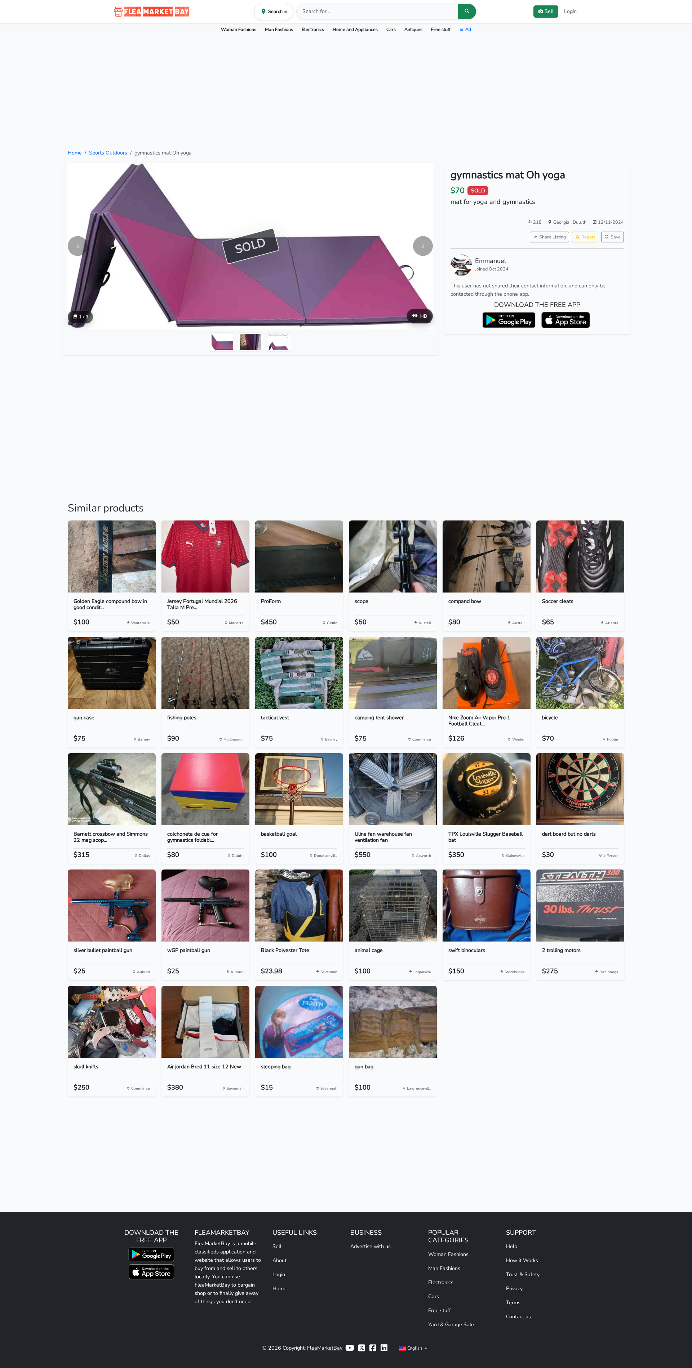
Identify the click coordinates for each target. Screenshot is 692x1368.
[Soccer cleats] (580, 556)
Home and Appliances (355, 29)
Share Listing (552, 237)
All (468, 29)
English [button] (414, 1348)
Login (570, 11)
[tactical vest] (299, 673)
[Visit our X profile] (362, 1348)
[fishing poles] (205, 673)
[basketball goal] (299, 789)
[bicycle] (580, 673)
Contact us (518, 1316)
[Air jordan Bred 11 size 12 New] (205, 1022)
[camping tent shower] (393, 673)
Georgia (562, 222)
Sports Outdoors (108, 152)
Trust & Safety (523, 1274)
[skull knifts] (112, 1022)
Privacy (514, 1288)
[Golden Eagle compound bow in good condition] (112, 556)
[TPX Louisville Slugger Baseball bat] (487, 789)
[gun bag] (393, 1022)
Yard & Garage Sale (451, 1324)
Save (616, 237)
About (279, 1260)
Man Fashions (279, 29)
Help (511, 1246)
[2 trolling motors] (580, 905)
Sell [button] (549, 11)
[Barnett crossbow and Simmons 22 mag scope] (112, 789)
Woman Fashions (238, 29)
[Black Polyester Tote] (299, 905)
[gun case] (112, 673)
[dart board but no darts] (580, 789)
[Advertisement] (346, 92)
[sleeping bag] (299, 1022)
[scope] (393, 556)
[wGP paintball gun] (205, 905)
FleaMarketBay (324, 1347)
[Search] (467, 11)
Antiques (413, 29)
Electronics (313, 29)
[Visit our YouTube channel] (349, 1348)
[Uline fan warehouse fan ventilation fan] (393, 789)
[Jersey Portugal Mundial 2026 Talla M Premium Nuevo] (205, 556)
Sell (276, 1246)
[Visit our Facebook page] (373, 1348)
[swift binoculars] (487, 905)
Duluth (579, 222)
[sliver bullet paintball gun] (112, 905)
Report (588, 237)
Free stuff (441, 29)
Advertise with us (370, 1246)
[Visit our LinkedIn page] (384, 1348)
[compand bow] (487, 556)
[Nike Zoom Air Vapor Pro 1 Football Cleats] (487, 673)
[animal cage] (393, 905)
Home (75, 152)
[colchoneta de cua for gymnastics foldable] (205, 789)
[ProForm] (299, 556)
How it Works (522, 1260)
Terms (513, 1302)
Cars (391, 29)
